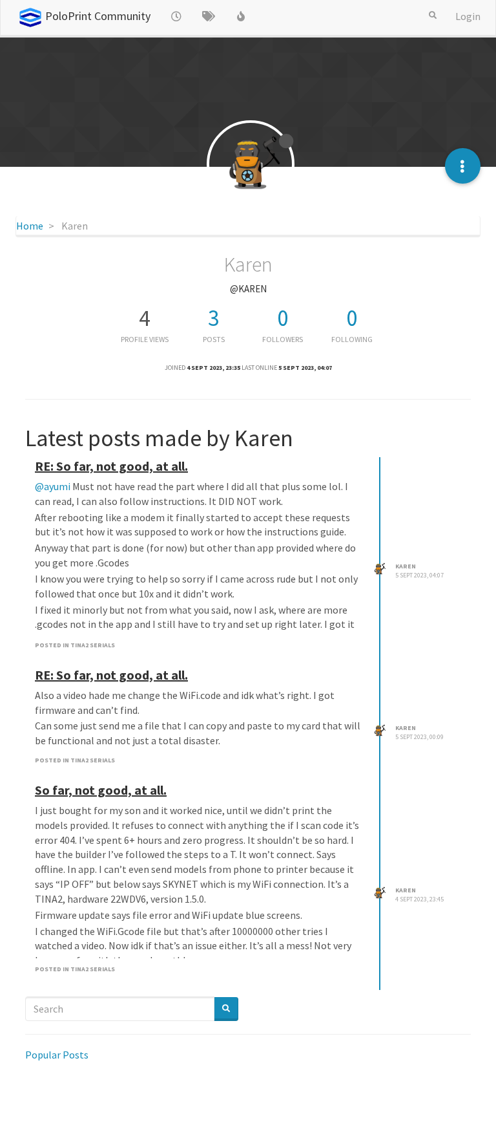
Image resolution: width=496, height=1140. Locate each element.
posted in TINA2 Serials (75, 645)
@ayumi (52, 486)
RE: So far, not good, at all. (111, 466)
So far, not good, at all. (101, 790)
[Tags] (208, 16)
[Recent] (176, 16)
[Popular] (241, 16)
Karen (405, 566)
